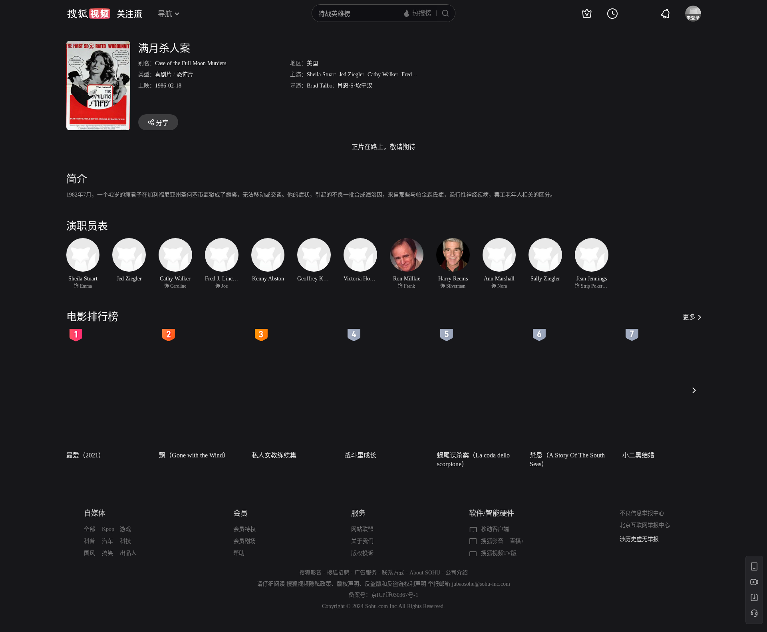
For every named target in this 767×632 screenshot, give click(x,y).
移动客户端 (495, 529)
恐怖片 (185, 75)
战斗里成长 (360, 455)
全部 (89, 529)
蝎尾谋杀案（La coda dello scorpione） (473, 459)
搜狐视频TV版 (499, 553)
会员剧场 (244, 541)
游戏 (125, 529)
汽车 (107, 541)
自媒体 (94, 513)
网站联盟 (362, 529)
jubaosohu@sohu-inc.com (481, 584)
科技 (125, 541)
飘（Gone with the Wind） (194, 455)
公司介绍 (456, 573)
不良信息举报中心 (642, 513)
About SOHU (424, 573)
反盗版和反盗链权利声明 (395, 584)
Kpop (108, 529)
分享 (162, 122)
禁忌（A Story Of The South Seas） (567, 459)
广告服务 (365, 573)
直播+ (517, 541)
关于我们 (362, 541)
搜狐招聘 (338, 573)
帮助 (238, 553)
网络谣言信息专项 (642, 541)
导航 (165, 14)
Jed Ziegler (351, 75)
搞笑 (107, 553)
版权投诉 (362, 553)
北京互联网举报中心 (645, 525)
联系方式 (393, 573)
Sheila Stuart (321, 75)
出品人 (128, 553)
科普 (89, 541)
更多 (689, 317)
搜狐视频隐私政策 (308, 584)
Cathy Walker (383, 75)
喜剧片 (163, 75)
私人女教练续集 (274, 455)
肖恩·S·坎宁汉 (354, 86)
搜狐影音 (492, 541)
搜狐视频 (88, 13)
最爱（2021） (85, 455)
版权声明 (348, 584)
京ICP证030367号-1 (394, 595)
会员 (240, 513)
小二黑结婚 (638, 455)
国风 (89, 553)
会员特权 (244, 529)
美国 (312, 63)
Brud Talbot (320, 86)
